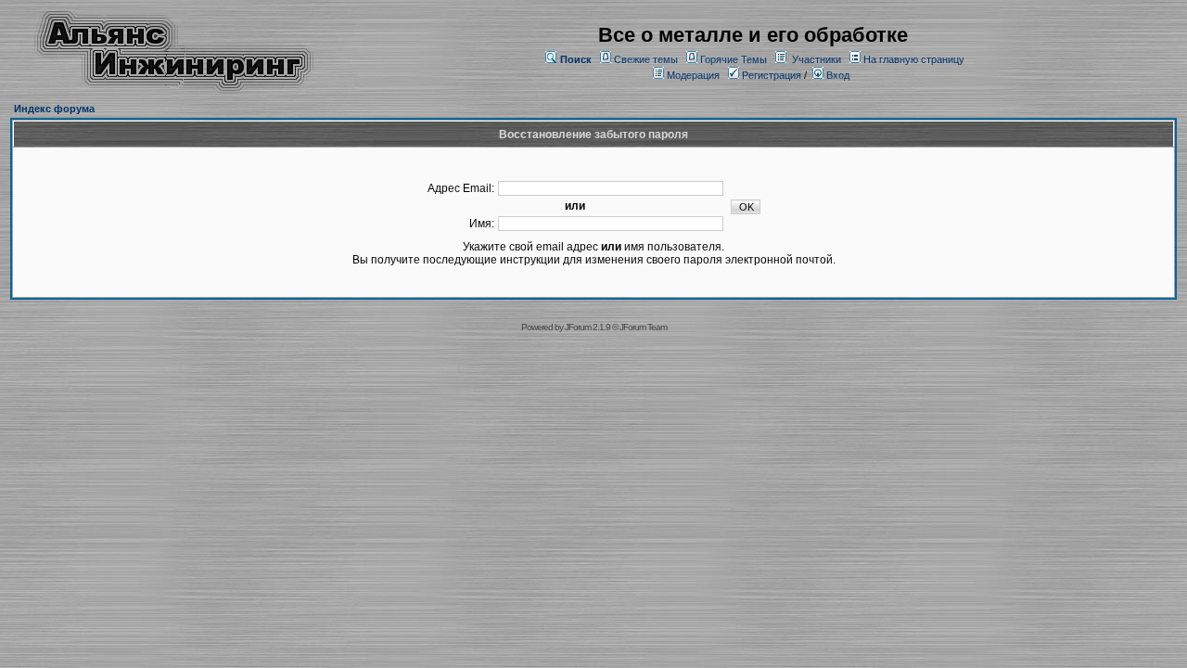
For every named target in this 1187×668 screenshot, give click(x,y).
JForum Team (643, 327)
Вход (836, 75)
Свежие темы (646, 59)
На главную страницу (913, 59)
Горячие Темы (733, 59)
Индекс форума (54, 108)
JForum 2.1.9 (587, 327)
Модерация (693, 75)
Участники (816, 59)
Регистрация (770, 75)
